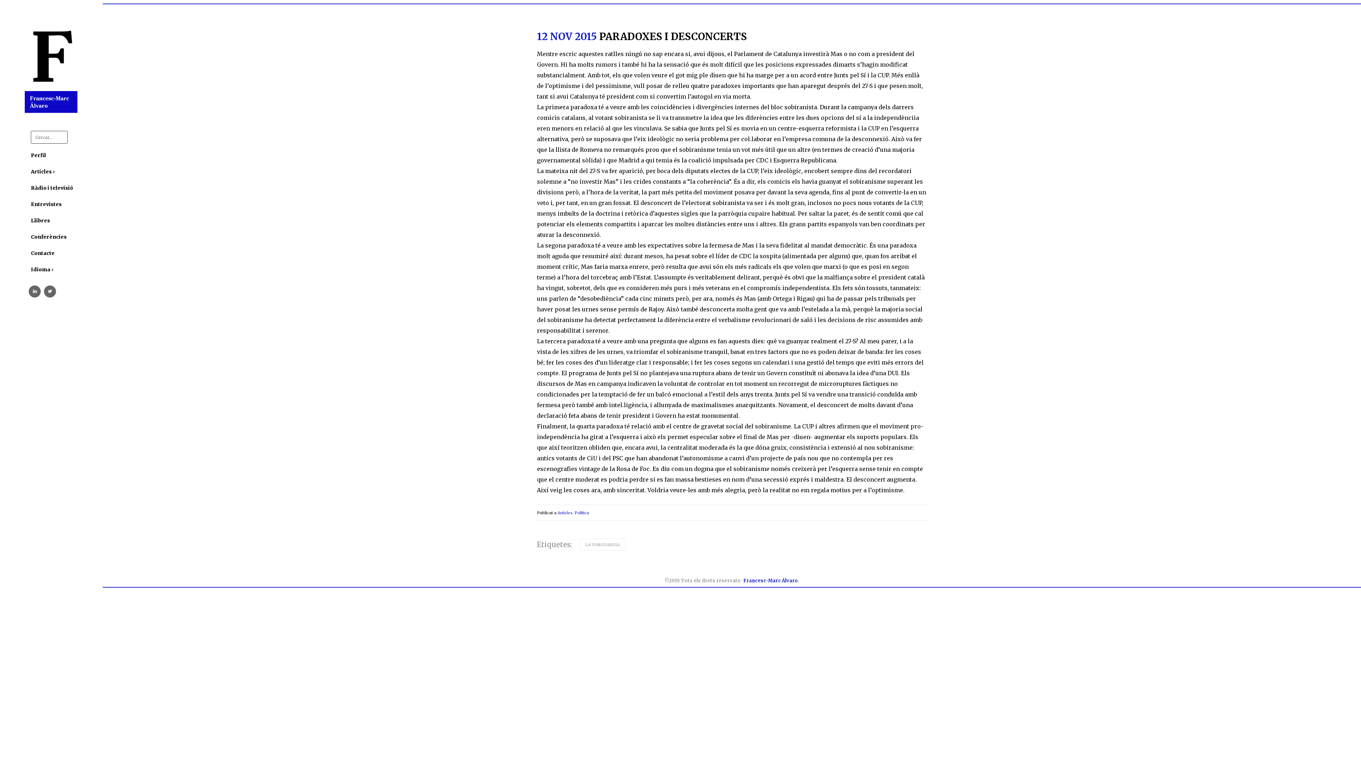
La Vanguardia (603, 545)
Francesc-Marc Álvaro (770, 581)
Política (582, 512)
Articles (565, 512)
